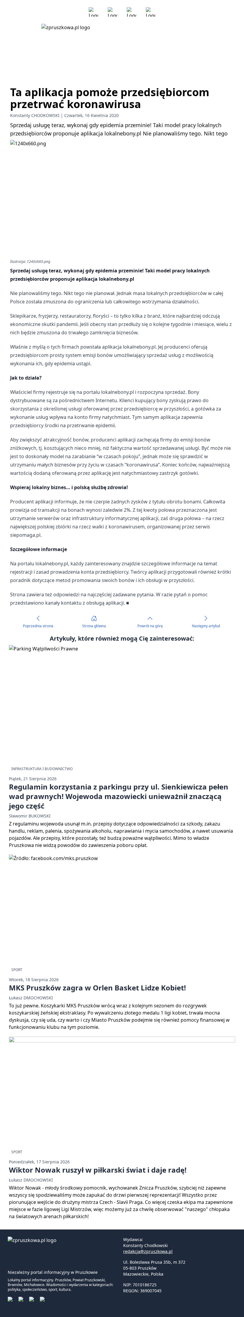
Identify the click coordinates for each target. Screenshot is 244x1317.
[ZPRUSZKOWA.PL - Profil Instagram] (112, 12)
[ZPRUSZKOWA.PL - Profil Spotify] (150, 12)
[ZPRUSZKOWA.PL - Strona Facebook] (93, 12)
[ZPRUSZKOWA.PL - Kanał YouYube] (131, 12)
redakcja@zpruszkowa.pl (148, 1251)
